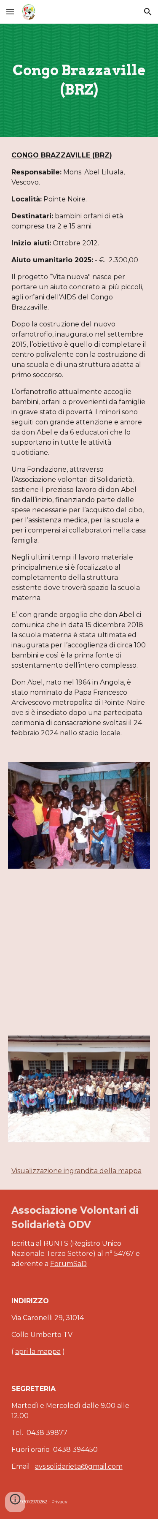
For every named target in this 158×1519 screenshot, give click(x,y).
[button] (10, 11)
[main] (79, 80)
